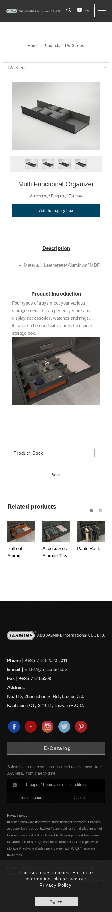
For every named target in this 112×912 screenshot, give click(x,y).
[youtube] (32, 726)
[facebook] (15, 726)
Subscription (31, 797)
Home (33, 46)
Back (56, 474)
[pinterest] (82, 726)
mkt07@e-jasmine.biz (46, 669)
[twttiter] (65, 726)
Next (99, 164)
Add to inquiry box (56, 210)
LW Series (74, 46)
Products (52, 46)
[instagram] (49, 726)
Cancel (80, 797)
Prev (13, 164)
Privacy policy (17, 815)
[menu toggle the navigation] (102, 10)
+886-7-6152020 (41, 660)
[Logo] (33, 11)
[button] (68, 11)
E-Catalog (57, 748)
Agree (56, 901)
